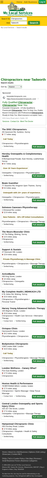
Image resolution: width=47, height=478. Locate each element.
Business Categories (29, 461)
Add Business (30, 2)
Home (19, 2)
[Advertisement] (23, 53)
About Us (11, 452)
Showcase (6, 454)
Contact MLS (17, 454)
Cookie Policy (19, 458)
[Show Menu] (1, 2)
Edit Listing (40, 452)
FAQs (4, 458)
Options (32, 452)
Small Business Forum (11, 461)
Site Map (29, 458)
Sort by (4, 87)
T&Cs (10, 458)
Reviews (37, 458)
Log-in (42, 2)
